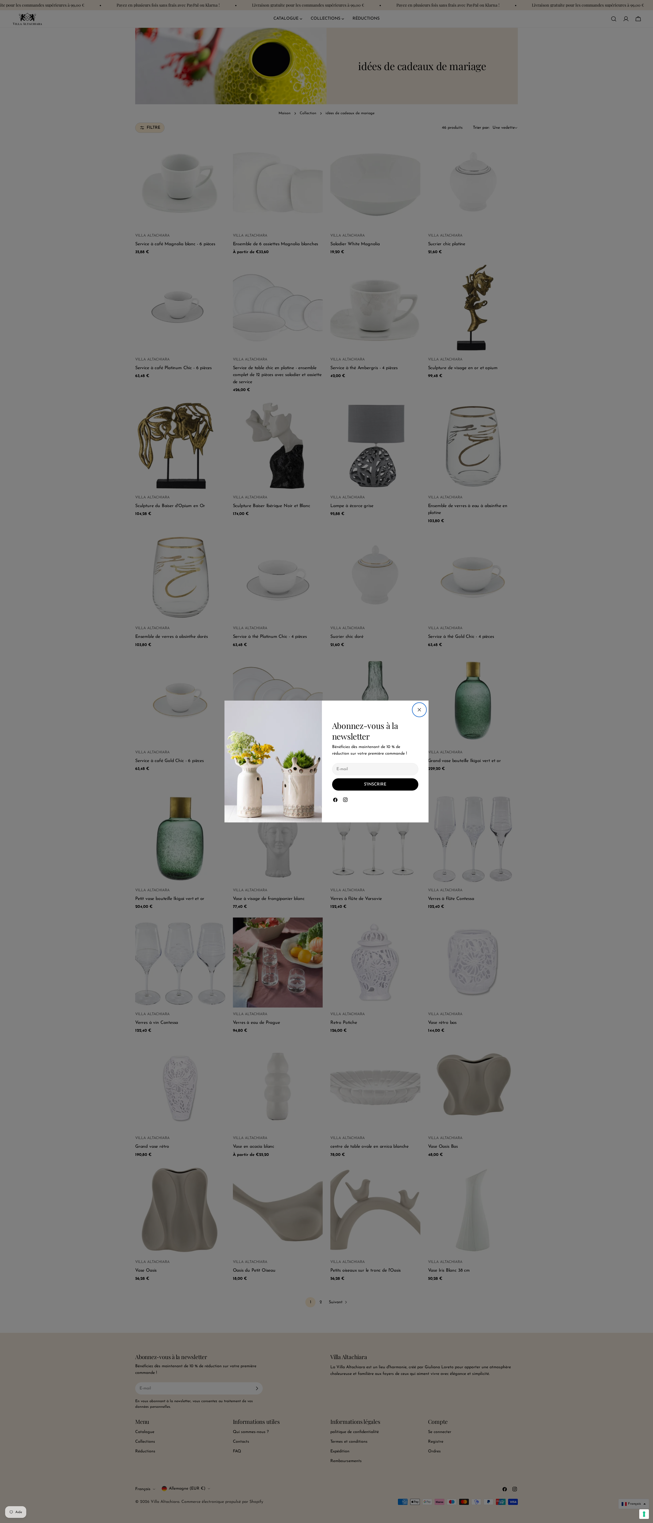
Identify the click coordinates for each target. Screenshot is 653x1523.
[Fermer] (419, 710)
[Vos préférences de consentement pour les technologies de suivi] (644, 1514)
